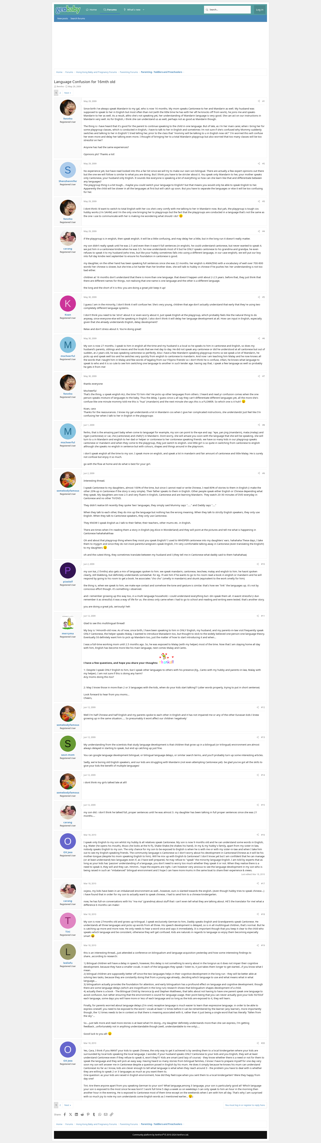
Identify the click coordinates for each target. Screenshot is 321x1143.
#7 (263, 376)
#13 (263, 737)
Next (66, 92)
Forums (112, 9)
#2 (263, 163)
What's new (133, 9)
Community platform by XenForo (161, 1134)
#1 (263, 101)
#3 (263, 201)
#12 (263, 707)
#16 (263, 834)
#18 (263, 914)
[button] (143, 9)
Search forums (78, 18)
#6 (263, 338)
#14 (263, 774)
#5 (263, 297)
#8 (263, 424)
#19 (263, 945)
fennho (60, 86)
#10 (263, 563)
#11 (263, 615)
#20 (263, 1043)
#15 (263, 804)
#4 (263, 231)
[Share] (259, 101)
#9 (263, 473)
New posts (62, 18)
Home (93, 9)
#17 (263, 883)
